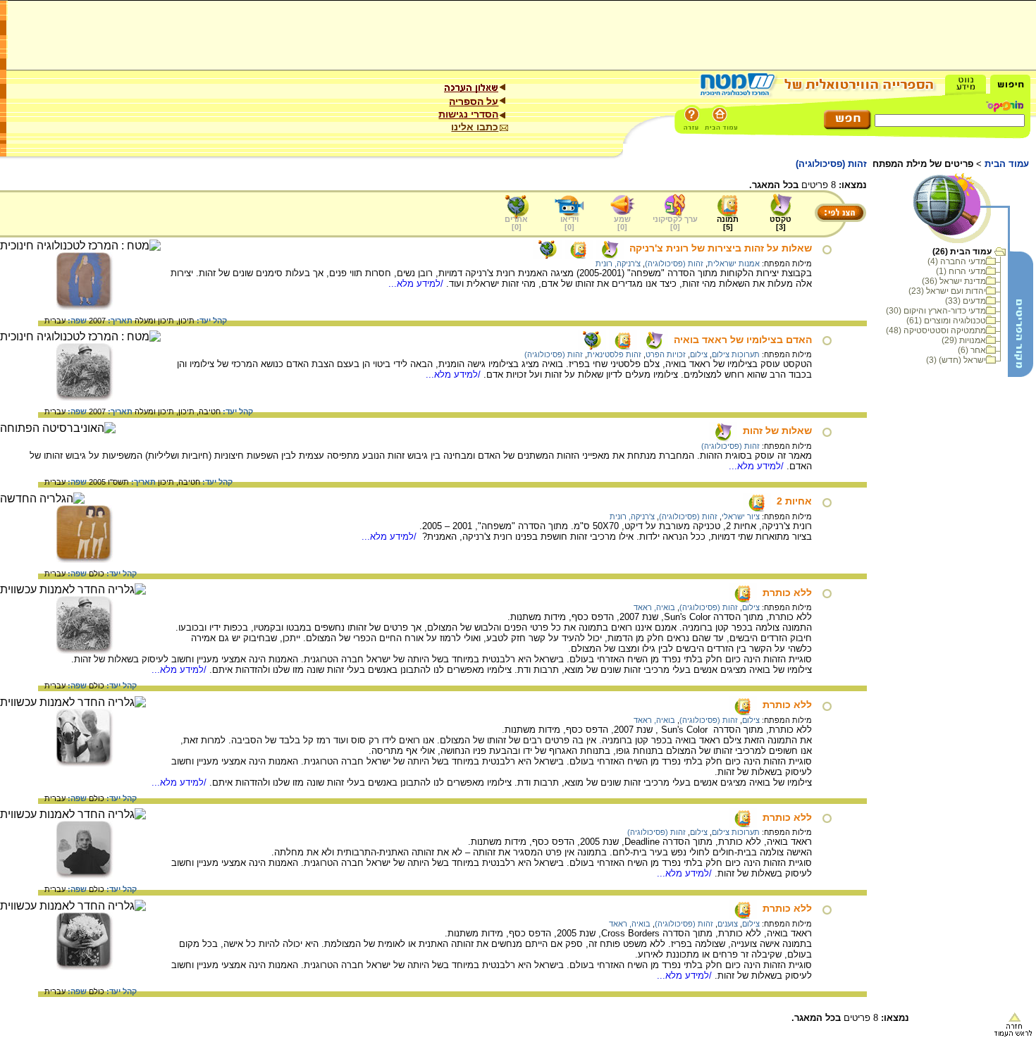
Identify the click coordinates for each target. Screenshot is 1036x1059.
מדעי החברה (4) (956, 261)
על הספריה (473, 101)
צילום (699, 354)
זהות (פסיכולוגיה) (674, 263)
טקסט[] (780, 223)
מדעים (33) (965, 301)
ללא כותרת (787, 592)
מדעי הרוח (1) (961, 271)
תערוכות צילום (736, 354)
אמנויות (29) (964, 340)
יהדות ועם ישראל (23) (947, 291)
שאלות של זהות (777, 430)
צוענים (727, 923)
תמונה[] (728, 223)
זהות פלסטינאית (614, 354)
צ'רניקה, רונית (618, 263)
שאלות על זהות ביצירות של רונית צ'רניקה (720, 248)
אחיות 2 (794, 501)
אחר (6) (972, 350)
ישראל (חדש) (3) (956, 360)
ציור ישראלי (741, 516)
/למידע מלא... (417, 283)
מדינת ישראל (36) (954, 281)
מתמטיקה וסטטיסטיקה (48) (936, 330)
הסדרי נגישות (468, 114)
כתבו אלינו (474, 126)
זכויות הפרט (666, 354)
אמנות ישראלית (734, 263)
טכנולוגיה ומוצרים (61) (946, 321)
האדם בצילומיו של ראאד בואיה (743, 339)
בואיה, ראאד (654, 607)
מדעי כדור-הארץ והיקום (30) (936, 311)
